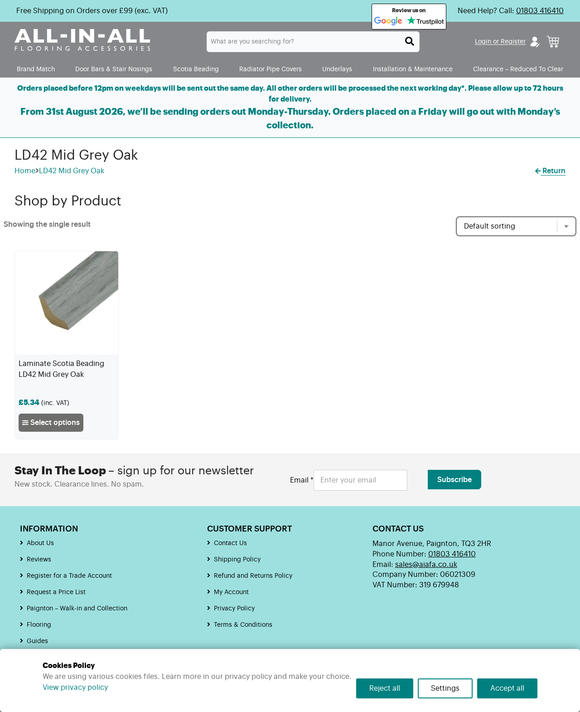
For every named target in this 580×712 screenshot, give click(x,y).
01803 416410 (540, 11)
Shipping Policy (237, 559)
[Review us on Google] (388, 21)
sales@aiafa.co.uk (426, 564)
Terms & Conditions (243, 625)
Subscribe (454, 479)
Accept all (507, 688)
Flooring (39, 625)
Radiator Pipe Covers (270, 69)
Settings (445, 688)
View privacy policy (75, 687)
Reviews (39, 559)
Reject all (384, 688)
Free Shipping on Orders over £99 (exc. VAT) (92, 11)
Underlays (337, 69)
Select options (54, 422)
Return (553, 171)
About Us (40, 543)
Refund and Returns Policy (253, 576)
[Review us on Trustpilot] (425, 21)
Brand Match (36, 69)
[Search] (409, 41)
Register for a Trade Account (69, 576)
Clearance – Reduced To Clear (518, 69)
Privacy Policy (234, 608)
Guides (37, 641)
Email (302, 480)
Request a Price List (56, 592)
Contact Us (230, 543)
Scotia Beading (196, 69)
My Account (231, 592)
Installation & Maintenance (413, 69)
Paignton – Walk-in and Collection (77, 608)
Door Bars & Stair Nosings (113, 69)
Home (24, 171)
